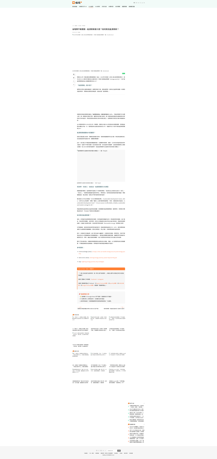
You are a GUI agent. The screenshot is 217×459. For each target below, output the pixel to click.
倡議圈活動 (132, 6)
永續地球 (111, 6)
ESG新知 (97, 6)
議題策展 (124, 6)
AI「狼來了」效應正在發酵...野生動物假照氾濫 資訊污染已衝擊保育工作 (81, 329)
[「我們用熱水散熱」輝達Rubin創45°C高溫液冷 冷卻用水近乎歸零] (117, 358)
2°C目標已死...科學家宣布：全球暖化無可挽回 (92, 299)
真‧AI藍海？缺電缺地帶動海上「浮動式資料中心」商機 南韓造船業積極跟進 (81, 365)
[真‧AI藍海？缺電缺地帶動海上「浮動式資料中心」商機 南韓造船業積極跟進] (80, 358)
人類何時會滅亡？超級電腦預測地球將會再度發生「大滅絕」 (96, 301)
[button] (144, 2)
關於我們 (126, 453)
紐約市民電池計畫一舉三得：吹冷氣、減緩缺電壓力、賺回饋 (99, 381)
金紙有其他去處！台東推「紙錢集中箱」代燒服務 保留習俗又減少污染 (99, 329)
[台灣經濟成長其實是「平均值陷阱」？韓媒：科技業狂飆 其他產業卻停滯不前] (117, 322)
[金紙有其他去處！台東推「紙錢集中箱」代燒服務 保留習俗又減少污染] (99, 322)
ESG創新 (91, 6)
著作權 (106, 453)
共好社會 (104, 6)
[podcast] (138, 2)
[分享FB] (73, 74)
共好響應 (117, 6)
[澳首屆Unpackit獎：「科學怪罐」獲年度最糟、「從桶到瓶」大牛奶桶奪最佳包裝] (117, 374)
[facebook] (134, 2)
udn (73, 25)
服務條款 (102, 453)
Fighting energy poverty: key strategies (93, 261)
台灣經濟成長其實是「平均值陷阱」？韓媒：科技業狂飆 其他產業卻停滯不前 (117, 329)
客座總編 (74, 6)
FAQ (90, 453)
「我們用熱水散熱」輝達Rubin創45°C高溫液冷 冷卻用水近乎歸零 (117, 365)
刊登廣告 (86, 453)
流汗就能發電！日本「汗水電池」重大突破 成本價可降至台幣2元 (99, 365)
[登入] (142, 2)
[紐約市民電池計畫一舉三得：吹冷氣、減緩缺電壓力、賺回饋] (99, 374)
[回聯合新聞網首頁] (73, 2)
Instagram (100, 279)
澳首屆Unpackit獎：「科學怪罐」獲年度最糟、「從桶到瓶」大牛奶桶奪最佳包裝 (117, 381)
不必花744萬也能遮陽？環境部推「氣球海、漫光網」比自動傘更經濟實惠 (81, 345)
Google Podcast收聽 (87, 285)
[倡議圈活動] (144, 424)
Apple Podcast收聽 (101, 283)
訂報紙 (121, 453)
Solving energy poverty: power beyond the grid (103, 257)
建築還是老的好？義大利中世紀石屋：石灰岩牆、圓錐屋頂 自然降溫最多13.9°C (81, 381)
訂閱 (119, 450)
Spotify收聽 (113, 283)
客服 (93, 453)
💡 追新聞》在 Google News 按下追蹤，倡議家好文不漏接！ (96, 296)
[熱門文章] (144, 403)
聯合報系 (116, 453)
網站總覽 (131, 453)
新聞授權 (97, 453)
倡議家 (76, 25)
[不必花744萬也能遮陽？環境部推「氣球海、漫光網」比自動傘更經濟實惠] (80, 338)
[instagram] (136, 2)
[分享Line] (73, 77)
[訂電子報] (140, 2)
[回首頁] (77, 2)
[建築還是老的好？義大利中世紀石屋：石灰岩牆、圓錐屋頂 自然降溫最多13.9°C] (80, 374)
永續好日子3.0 (83, 6)
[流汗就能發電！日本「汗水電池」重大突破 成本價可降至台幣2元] (99, 358)
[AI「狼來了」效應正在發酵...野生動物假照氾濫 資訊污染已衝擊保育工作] (80, 322)
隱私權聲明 (110, 453)
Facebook (94, 279)
